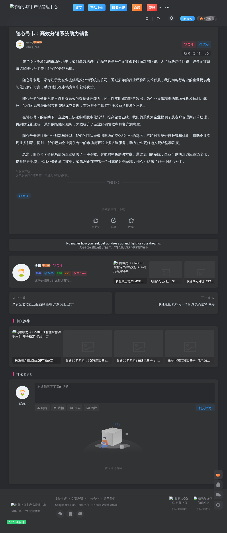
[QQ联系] (218, 484)
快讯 (29, 42)
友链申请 (61, 498)
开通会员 (209, 18)
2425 (50, 273)
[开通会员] (218, 474)
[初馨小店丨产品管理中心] (28, 504)
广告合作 (93, 498)
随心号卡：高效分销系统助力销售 (52, 33)
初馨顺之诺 (100, 504)
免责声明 (77, 498)
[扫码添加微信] (218, 495)
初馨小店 (83, 504)
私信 (206, 44)
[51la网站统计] (16, 522)
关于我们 (109, 498)
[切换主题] (218, 505)
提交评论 (205, 408)
